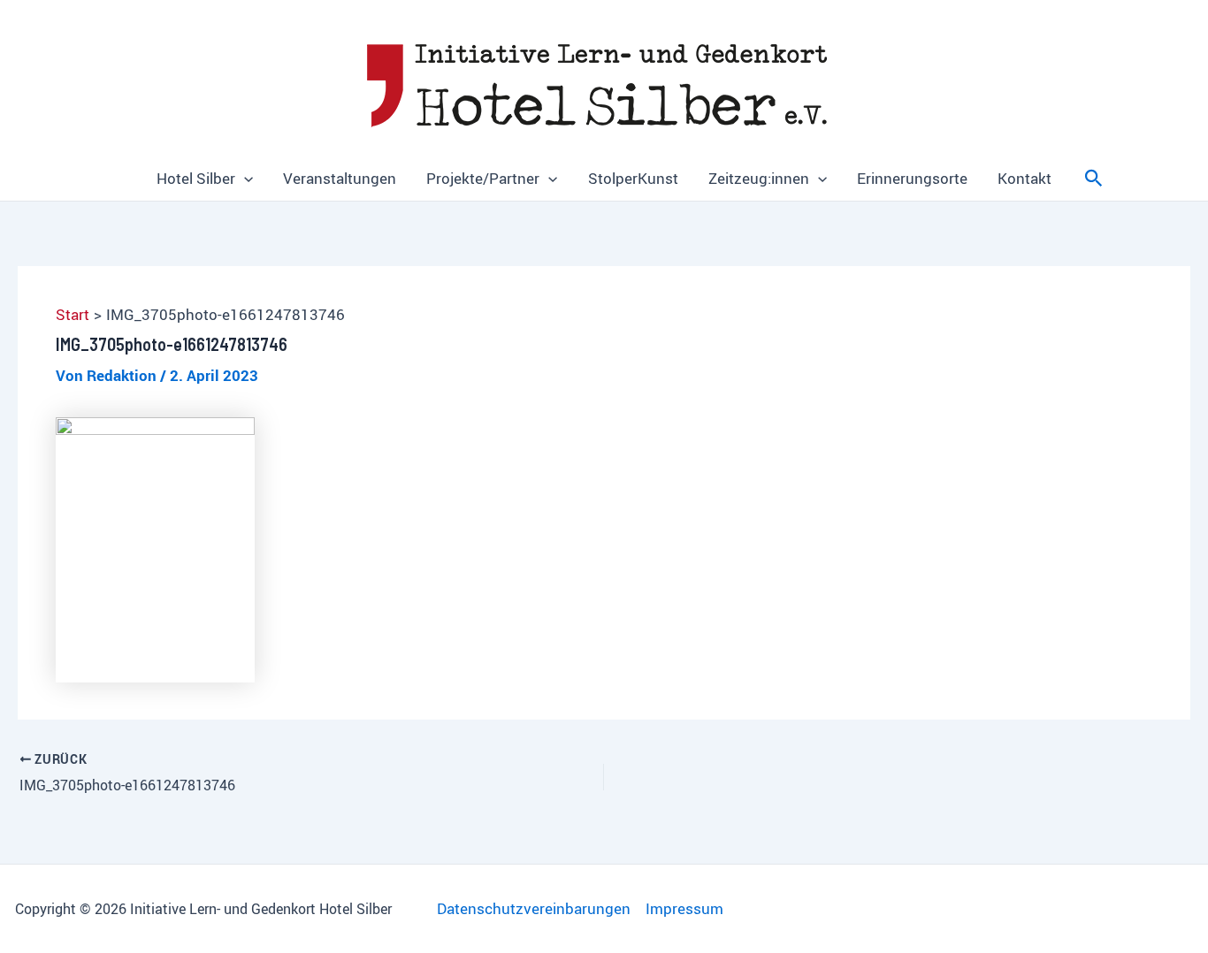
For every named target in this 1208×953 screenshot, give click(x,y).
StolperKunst (633, 178)
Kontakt (1024, 178)
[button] (244, 178)
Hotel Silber (196, 178)
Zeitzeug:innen (758, 178)
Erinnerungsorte (912, 178)
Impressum (684, 908)
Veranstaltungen (339, 178)
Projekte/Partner (482, 178)
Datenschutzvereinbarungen (534, 908)
